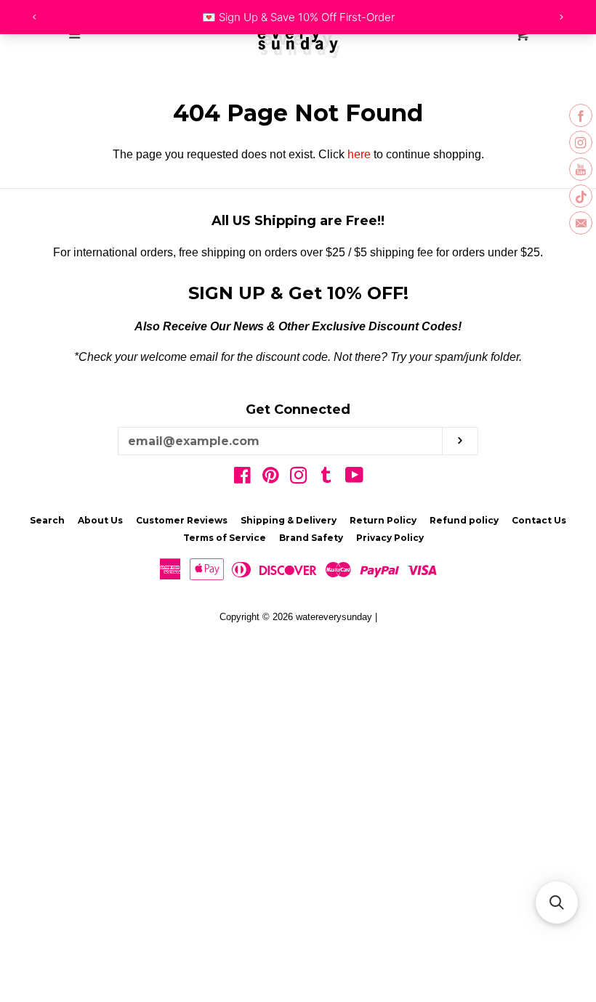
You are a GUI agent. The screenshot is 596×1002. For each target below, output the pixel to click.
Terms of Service (224, 537)
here (359, 154)
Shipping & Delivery (289, 520)
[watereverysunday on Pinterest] (271, 478)
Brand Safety (311, 537)
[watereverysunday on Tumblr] (326, 478)
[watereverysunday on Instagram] (298, 478)
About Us (100, 520)
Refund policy (464, 520)
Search (47, 520)
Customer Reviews (181, 520)
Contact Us (539, 520)
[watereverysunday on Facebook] (242, 478)
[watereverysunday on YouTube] (354, 478)
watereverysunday (334, 616)
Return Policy (383, 520)
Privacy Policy (390, 537)
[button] (557, 902)
